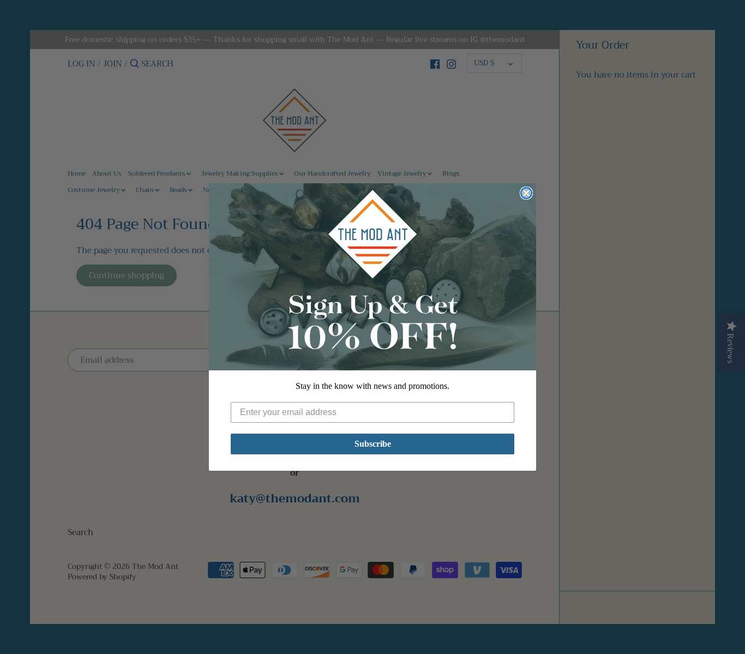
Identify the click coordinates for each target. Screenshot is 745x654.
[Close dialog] (526, 193)
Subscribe (373, 443)
